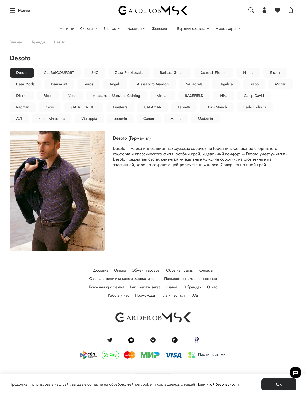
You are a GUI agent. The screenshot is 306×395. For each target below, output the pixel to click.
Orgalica (226, 84)
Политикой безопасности (217, 384)
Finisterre (120, 107)
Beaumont (59, 84)
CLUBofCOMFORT (59, 72)
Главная (16, 42)
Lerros (88, 84)
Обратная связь (179, 270)
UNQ (94, 72)
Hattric (248, 72)
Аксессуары (226, 28)
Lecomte (120, 118)
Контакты (206, 270)
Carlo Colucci (254, 107)
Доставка (100, 270)
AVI (19, 118)
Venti (72, 95)
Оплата (120, 270)
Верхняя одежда (191, 28)
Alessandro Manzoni (153, 84)
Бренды (109, 28)
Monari (280, 84)
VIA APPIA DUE (83, 107)
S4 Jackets (194, 84)
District (21, 95)
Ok (279, 384)
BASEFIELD (194, 95)
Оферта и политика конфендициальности (123, 278)
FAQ (194, 295)
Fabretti (184, 107)
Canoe (148, 118)
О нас (212, 287)
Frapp (254, 84)
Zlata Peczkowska (129, 72)
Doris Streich (216, 107)
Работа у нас (118, 295)
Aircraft (163, 95)
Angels (114, 84)
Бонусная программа (106, 287)
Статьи (171, 287)
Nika (223, 95)
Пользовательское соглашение (190, 278)
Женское (159, 28)
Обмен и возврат (146, 270)
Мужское (134, 28)
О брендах (192, 287)
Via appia (89, 118)
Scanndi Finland (214, 72)
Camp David (254, 95)
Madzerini (206, 118)
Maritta (175, 118)
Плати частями (173, 295)
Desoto (21, 72)
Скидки (86, 28)
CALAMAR (152, 107)
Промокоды (145, 295)
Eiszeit (275, 72)
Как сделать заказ (145, 287)
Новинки (67, 28)
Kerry (50, 107)
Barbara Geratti (172, 72)
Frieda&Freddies (51, 118)
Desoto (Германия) (132, 138)
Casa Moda (25, 84)
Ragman (22, 107)
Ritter (48, 95)
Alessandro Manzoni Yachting (116, 95)
